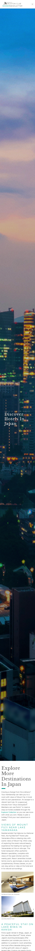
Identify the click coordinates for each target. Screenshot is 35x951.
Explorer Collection (8, 812)
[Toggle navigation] (32, 4)
